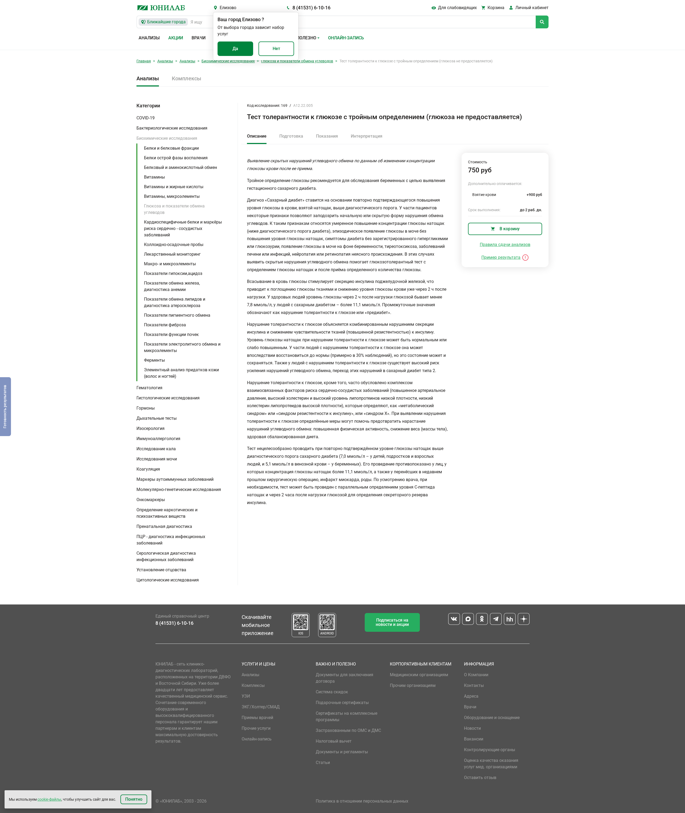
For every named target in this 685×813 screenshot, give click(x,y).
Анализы (149, 37)
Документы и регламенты (342, 751)
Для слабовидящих (457, 7)
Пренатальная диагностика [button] (164, 526)
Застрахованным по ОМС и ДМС (348, 730)
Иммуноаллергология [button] (158, 438)
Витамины (154, 177)
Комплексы (186, 78)
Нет (276, 48)
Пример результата (500, 257)
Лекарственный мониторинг (172, 254)
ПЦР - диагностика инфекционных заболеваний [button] (170, 540)
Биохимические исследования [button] (166, 138)
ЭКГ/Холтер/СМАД (261, 706)
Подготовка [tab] (291, 136)
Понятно (133, 799)
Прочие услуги (256, 728)
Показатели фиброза (165, 324)
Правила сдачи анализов (505, 244)
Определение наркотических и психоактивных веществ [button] (166, 513)
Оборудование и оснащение (492, 717)
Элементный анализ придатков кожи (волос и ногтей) (181, 373)
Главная (143, 61)
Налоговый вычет (334, 741)
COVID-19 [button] (145, 117)
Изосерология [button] (150, 428)
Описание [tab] (257, 136)
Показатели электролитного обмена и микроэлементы (182, 347)
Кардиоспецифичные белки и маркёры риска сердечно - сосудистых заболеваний (183, 228)
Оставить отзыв (480, 777)
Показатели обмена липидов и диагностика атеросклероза (174, 302)
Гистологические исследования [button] (168, 397)
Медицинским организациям (419, 674)
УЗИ (246, 696)
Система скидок (332, 691)
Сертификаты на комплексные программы (346, 716)
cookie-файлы (49, 799)
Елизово (228, 7)
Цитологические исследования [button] (167, 580)
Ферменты (154, 360)
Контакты (474, 685)
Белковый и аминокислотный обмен (180, 167)
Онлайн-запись (346, 37)
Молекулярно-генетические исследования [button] (178, 489)
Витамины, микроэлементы (172, 196)
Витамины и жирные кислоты (173, 186)
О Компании (476, 674)
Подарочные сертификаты (342, 702)
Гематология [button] (149, 387)
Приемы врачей (257, 717)
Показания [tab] (327, 136)
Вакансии (473, 739)
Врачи (199, 37)
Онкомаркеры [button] (150, 499)
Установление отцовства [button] (161, 569)
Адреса (471, 696)
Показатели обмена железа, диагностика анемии (172, 286)
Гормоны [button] (145, 408)
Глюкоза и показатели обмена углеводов (297, 61)
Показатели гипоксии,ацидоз (173, 273)
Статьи (323, 762)
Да (235, 48)
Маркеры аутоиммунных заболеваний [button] (175, 479)
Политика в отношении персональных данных (362, 801)
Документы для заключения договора (344, 678)
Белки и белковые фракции (171, 148)
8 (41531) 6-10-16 (311, 7)
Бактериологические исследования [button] (171, 128)
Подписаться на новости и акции (392, 622)
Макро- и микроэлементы (170, 263)
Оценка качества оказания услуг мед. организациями (491, 763)
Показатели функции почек (171, 334)
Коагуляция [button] (148, 469)
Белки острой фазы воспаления (176, 157)
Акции (175, 37)
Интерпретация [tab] (366, 136)
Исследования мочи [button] (156, 459)
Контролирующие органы (489, 749)
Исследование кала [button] (156, 448)
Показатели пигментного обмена (177, 315)
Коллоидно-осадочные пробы (173, 244)
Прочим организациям (413, 685)
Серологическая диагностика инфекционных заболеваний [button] (166, 556)
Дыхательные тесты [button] (156, 418)
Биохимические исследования (228, 61)
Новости (472, 728)
